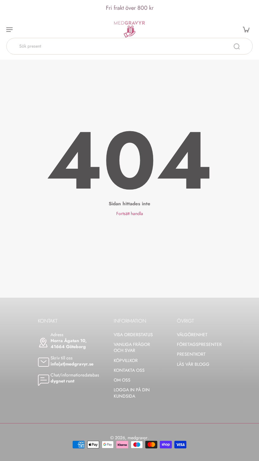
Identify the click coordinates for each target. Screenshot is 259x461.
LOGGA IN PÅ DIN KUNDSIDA (132, 393)
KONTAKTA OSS (129, 370)
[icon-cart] (246, 29)
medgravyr (138, 438)
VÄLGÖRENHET (192, 335)
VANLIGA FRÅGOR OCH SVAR (132, 347)
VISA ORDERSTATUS (133, 335)
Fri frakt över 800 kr (130, 8)
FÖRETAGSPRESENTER (199, 344)
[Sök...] (236, 46)
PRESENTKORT (191, 354)
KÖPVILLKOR (126, 361)
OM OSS (122, 380)
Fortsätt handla (129, 213)
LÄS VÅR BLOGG (193, 364)
